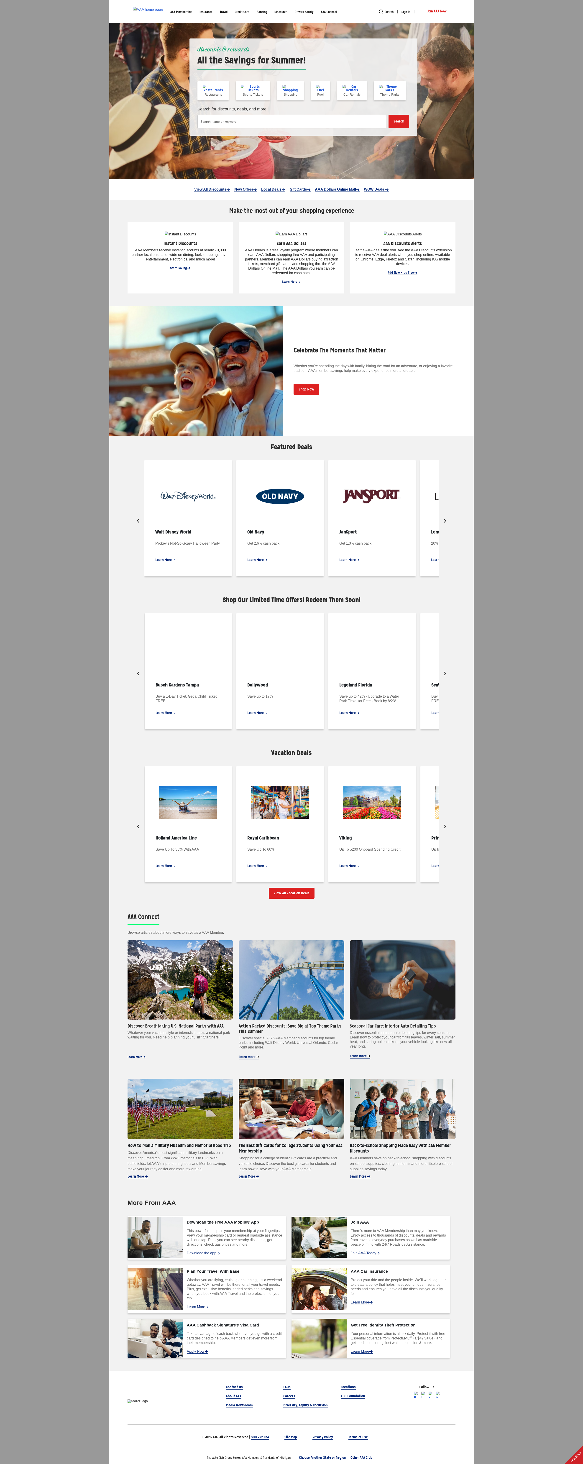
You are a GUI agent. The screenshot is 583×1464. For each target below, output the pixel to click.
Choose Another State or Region (322, 1457)
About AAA (233, 1396)
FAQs (287, 1387)
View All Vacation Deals (291, 893)
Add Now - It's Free (401, 272)
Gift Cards (298, 189)
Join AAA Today (363, 1253)
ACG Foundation (353, 1396)
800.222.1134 (260, 1437)
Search (399, 121)
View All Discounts (210, 189)
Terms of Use (358, 1437)
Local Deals (271, 189)
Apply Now (196, 1351)
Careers (289, 1396)
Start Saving (178, 268)
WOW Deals (374, 189)
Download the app (201, 1253)
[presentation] (138, 521)
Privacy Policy (322, 1437)
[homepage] (148, 11)
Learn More (289, 282)
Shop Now (306, 389)
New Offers (243, 189)
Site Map (290, 1437)
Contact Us (234, 1387)
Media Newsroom (239, 1405)
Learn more (135, 1057)
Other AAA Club (361, 1457)
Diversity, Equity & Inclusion (305, 1405)
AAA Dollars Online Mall (335, 189)
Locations (348, 1387)
